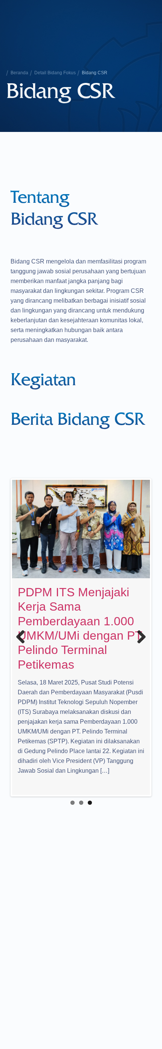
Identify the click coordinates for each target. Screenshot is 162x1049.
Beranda (19, 72)
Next (138, 637)
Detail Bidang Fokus (55, 72)
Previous (23, 637)
